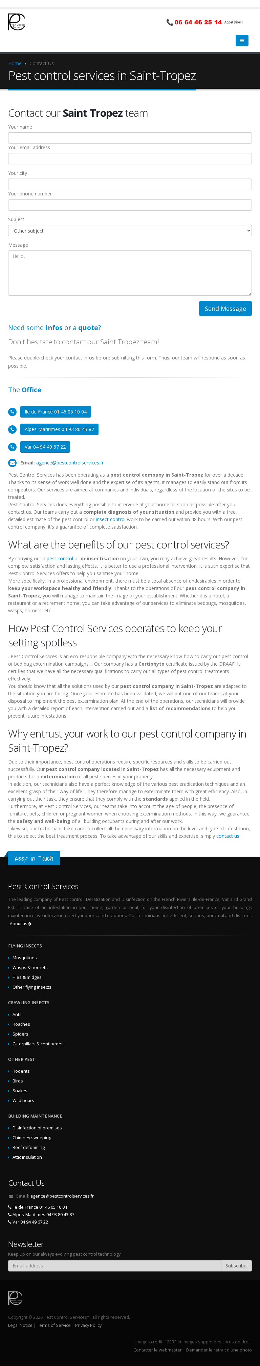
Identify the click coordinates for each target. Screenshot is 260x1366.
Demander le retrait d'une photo (219, 1350)
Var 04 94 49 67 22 (45, 447)
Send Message (225, 308)
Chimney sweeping (32, 1138)
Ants (17, 1014)
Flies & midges (27, 977)
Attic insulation (27, 1157)
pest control (60, 558)
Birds (18, 1081)
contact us (227, 836)
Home (15, 63)
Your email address (29, 147)
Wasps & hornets (30, 967)
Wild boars (23, 1100)
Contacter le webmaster (157, 1350)
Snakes (20, 1091)
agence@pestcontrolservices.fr (70, 462)
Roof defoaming (29, 1147)
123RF (170, 1342)
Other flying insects (32, 987)
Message (18, 245)
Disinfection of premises (37, 1128)
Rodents (21, 1071)
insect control (111, 519)
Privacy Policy (88, 1325)
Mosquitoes (25, 958)
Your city (17, 173)
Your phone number (30, 193)
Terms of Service (54, 1325)
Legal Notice (20, 1325)
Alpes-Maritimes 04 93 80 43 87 (59, 429)
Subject (16, 219)
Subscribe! (236, 1265)
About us (19, 924)
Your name (20, 127)
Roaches (21, 1024)
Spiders (20, 1034)
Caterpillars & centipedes (38, 1044)
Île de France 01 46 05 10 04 (56, 411)
